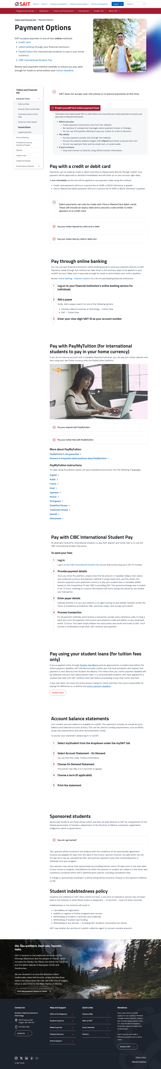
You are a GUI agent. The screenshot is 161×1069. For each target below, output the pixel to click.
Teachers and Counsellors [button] (79, 4)
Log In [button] (116, 4)
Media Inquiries (56, 1027)
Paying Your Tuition (23, 98)
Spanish (54, 514)
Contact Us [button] (21, 1033)
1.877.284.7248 (24, 1027)
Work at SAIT (87, 1021)
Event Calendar (88, 1027)
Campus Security (57, 1034)
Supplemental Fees (24, 132)
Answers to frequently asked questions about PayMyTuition (78, 458)
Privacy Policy (141, 1057)
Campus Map (87, 1014)
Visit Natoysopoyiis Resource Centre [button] (32, 991)
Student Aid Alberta (89, 665)
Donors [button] (44, 4)
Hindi (52, 488)
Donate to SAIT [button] (125, 1046)
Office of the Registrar (58, 1014)
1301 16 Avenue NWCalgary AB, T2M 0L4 (26, 1021)
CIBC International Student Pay (35, 60)
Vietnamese (56, 518)
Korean (53, 496)
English (53, 475)
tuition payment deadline (98, 686)
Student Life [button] (99, 10)
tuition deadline (64, 70)
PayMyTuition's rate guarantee (65, 454)
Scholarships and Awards (25, 166)
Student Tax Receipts (23, 161)
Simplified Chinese (59, 505)
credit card (25, 42)
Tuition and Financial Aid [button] (63, 10)
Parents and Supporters (99, 4)
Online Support (56, 1041)
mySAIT (95, 735)
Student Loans (21, 155)
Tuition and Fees (23, 104)
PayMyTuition (26, 51)
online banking (26, 46)
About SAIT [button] (113, 10)
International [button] (83, 10)
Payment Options (24, 127)
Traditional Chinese (59, 509)
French (53, 483)
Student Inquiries (57, 1021)
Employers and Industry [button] (58, 4)
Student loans (58, 692)
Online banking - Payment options (74, 278)
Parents (85, 1034)
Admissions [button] (43, 10)
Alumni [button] (35, 4)
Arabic (53, 479)
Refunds (19, 150)
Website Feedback (139, 1062)
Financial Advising (22, 137)
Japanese (54, 492)
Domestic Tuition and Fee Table (28, 109)
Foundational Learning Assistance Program (24, 143)
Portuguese (55, 501)
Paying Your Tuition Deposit (27, 122)
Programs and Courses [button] (25, 10)
